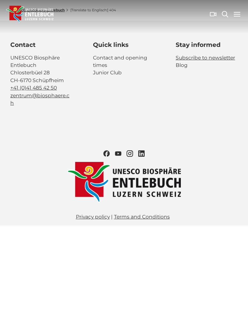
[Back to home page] (30, 14)
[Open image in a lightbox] (124, 182)
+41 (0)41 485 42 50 (33, 88)
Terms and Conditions (142, 217)
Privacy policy (93, 217)
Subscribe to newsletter (205, 58)
